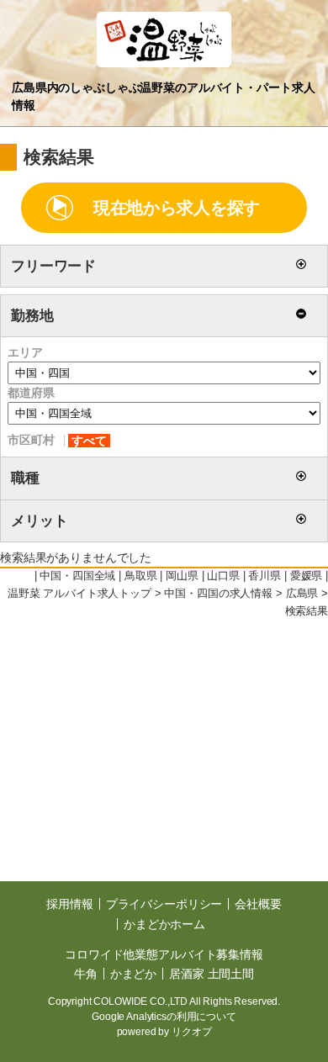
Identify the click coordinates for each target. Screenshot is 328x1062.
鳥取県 (140, 576)
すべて (89, 440)
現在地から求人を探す (177, 207)
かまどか (133, 973)
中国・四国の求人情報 (218, 594)
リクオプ (191, 1032)
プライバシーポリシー (164, 904)
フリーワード (53, 266)
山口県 (223, 576)
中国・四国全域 (77, 576)
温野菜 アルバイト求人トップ (79, 594)
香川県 (264, 576)
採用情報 (69, 904)
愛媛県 (306, 576)
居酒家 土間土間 (211, 973)
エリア (25, 352)
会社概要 (258, 904)
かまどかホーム (164, 924)
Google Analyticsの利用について (164, 1016)
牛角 (86, 973)
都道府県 (31, 392)
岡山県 (182, 576)
